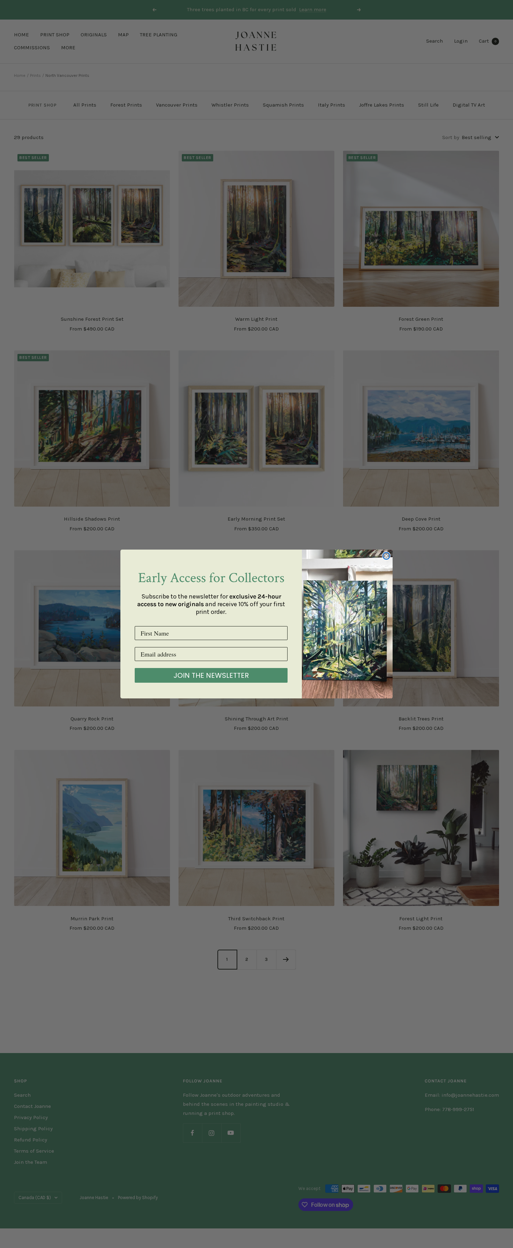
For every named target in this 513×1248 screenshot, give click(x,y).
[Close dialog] (386, 555)
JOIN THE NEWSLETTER (211, 675)
